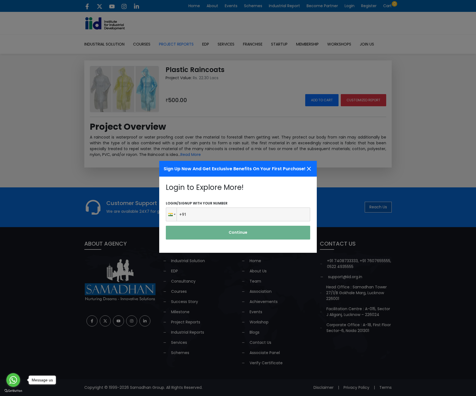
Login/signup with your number (197, 203)
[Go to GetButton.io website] (13, 390)
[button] (171, 214)
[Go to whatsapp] (13, 380)
